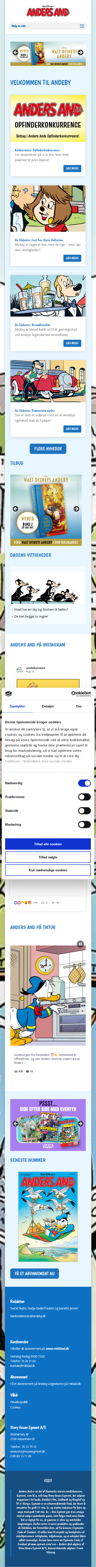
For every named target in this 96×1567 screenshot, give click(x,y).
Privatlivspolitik (19, 1402)
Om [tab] (78, 706)
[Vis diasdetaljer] (48, 1125)
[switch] (84, 797)
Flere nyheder (48, 448)
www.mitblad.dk (57, 1348)
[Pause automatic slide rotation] (80, 944)
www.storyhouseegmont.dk (27, 1451)
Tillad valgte (48, 857)
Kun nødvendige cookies (48, 870)
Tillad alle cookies (48, 844)
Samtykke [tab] (17, 706)
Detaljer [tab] (48, 706)
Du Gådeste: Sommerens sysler (35, 411)
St (11, 1434)
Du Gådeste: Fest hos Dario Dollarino (39, 240)
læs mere (72, 168)
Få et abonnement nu (34, 1273)
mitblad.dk (74, 1384)
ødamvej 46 (21, 1434)
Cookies (15, 1407)
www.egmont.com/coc (43, 1544)
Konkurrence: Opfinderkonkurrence (37, 150)
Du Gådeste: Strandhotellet (32, 325)
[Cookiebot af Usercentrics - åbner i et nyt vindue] (71, 694)
